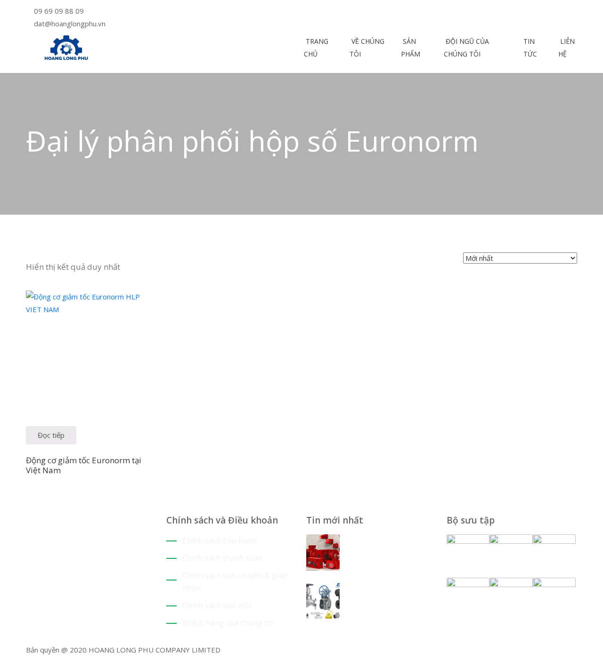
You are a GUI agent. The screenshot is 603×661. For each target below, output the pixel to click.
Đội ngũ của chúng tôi (466, 47)
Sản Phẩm (410, 47)
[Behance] (63, 604)
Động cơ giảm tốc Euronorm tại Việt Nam (83, 465)
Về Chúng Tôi (367, 47)
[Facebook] (323, 11)
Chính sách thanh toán (222, 558)
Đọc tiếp (51, 435)
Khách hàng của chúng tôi (228, 623)
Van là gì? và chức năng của (384, 593)
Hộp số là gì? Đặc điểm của (382, 545)
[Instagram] (330, 11)
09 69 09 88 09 (59, 11)
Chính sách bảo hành (219, 540)
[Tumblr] (56, 604)
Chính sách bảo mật (217, 605)
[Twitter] (308, 11)
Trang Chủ (316, 47)
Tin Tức (530, 47)
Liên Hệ (566, 47)
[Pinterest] (315, 11)
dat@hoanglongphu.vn (70, 23)
